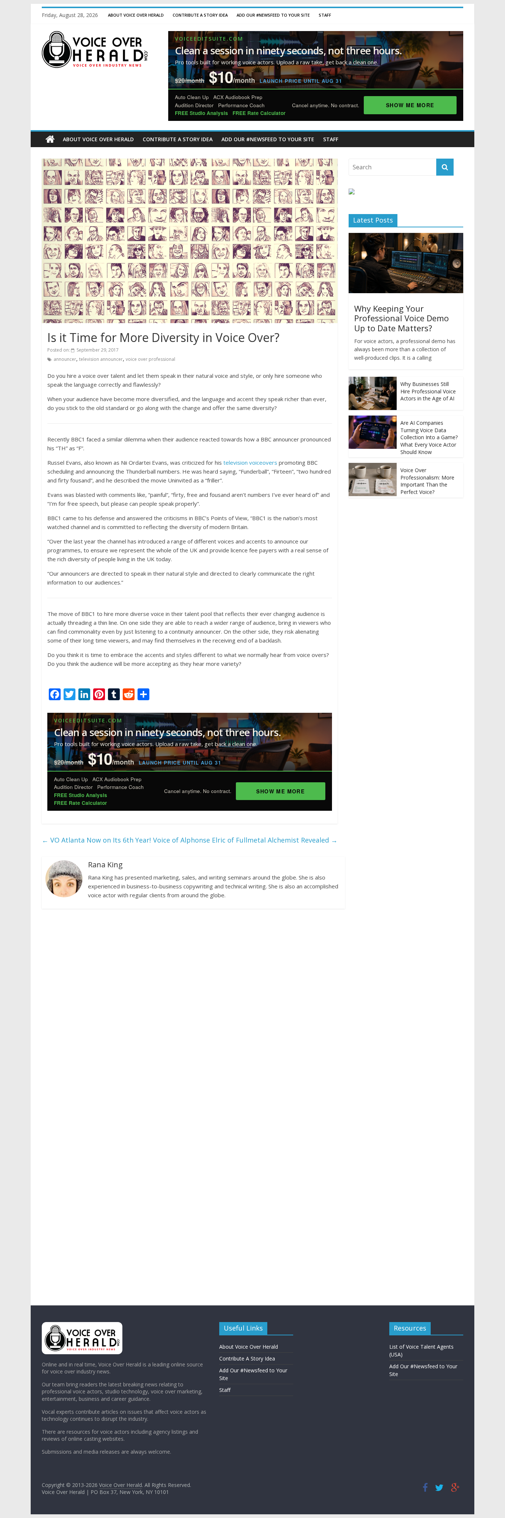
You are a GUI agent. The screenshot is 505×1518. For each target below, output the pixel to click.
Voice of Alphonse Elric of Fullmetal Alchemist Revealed (245, 840)
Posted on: (83, 350)
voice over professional (150, 359)
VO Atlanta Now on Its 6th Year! (96, 840)
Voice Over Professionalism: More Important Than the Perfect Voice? (427, 481)
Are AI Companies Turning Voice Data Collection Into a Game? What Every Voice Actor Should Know (429, 437)
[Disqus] (190, 1010)
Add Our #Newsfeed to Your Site (273, 15)
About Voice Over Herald (136, 15)
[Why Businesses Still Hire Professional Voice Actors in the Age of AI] (373, 380)
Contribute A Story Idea (200, 15)
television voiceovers (250, 462)
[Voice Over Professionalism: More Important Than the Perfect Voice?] (373, 466)
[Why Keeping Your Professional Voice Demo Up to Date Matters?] (406, 236)
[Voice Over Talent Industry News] (95, 35)
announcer (65, 359)
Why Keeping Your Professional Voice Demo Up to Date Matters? (401, 318)
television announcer (101, 359)
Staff (325, 15)
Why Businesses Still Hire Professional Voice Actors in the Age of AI (428, 391)
